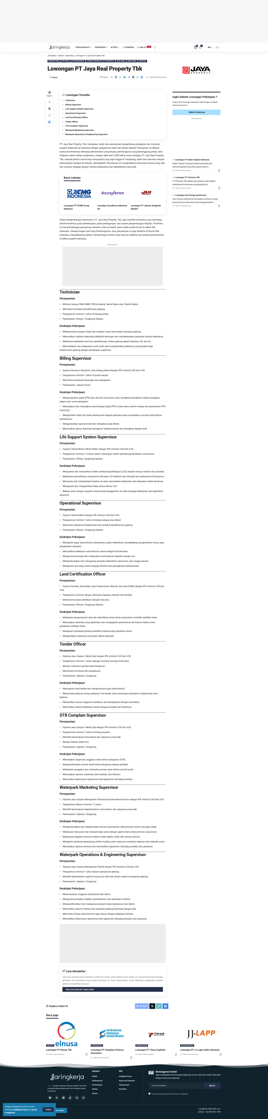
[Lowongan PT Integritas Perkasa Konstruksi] (112, 1034)
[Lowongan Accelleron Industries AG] (112, 193)
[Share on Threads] (133, 77)
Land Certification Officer (76, 117)
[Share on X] (116, 77)
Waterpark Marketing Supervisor (79, 130)
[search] (204, 47)
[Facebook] (49, 1097)
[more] (155, 47)
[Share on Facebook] (112, 77)
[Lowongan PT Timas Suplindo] (156, 1034)
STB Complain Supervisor (76, 126)
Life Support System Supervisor (79, 109)
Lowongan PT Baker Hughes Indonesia (192, 160)
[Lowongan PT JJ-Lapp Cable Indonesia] (201, 1034)
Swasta (142, 61)
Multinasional (187, 1045)
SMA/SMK (132, 61)
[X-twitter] (56, 1097)
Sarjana (121, 61)
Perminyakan (141, 1045)
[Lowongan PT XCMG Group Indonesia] (79, 193)
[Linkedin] (63, 1097)
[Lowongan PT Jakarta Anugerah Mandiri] (146, 193)
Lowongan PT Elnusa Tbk (59, 1050)
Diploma (66, 61)
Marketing (54, 61)
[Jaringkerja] (59, 47)
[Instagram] (76, 1097)
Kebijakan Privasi (21, 1110)
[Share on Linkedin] (125, 77)
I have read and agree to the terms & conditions (169, 1094)
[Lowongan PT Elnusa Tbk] (67, 1034)
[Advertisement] (134, 21)
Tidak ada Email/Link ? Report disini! (79, 989)
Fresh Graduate (95, 61)
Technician (70, 100)
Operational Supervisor (75, 113)
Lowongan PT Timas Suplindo (150, 1050)
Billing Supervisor (73, 105)
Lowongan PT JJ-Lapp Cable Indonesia (200, 1050)
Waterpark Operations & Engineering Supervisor (86, 134)
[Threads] (83, 1097)
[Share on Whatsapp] (120, 77)
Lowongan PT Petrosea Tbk (187, 177)
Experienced (78, 61)
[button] (138, 77)
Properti (109, 61)
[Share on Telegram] (129, 77)
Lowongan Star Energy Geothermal (190, 195)
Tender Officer (71, 122)
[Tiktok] (70, 1097)
